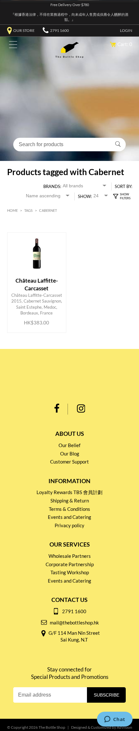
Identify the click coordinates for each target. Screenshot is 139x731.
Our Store (24, 30)
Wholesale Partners (69, 556)
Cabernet (48, 210)
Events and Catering (69, 517)
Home (12, 210)
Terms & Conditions (69, 509)
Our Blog (69, 453)
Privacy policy (69, 525)
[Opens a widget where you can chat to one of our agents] (115, 720)
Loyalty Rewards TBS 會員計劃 (69, 492)
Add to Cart (38, 301)
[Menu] (11, 46)
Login (126, 30)
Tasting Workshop (69, 572)
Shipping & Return (69, 500)
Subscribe (106, 695)
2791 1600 (59, 30)
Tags (28, 210)
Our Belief (69, 445)
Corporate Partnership (70, 564)
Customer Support (69, 461)
